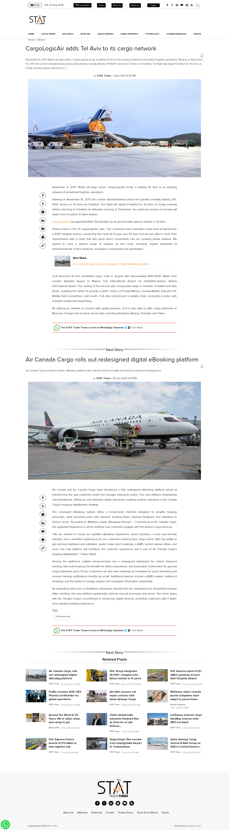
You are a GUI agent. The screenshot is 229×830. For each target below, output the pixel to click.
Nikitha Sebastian (178, 705)
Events (101, 5)
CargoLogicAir (60, 221)
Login (153, 5)
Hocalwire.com (194, 826)
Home (31, 34)
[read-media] (62, 263)
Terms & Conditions (147, 812)
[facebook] (167, 5)
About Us (68, 812)
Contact (110, 812)
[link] (43, 245)
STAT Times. (52, 826)
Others (41, 39)
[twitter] (172, 5)
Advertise (82, 812)
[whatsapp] (43, 212)
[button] (114, 56)
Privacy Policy (125, 812)
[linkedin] (177, 5)
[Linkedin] (43, 220)
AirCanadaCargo (62, 616)
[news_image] (36, 675)
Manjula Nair (54, 728)
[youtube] (182, 5)
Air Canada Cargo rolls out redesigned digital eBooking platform (111, 264)
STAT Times (54, 684)
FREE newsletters (82, 5)
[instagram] (186, 5)
